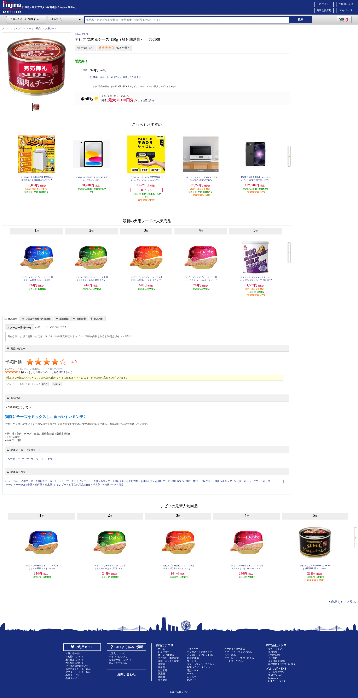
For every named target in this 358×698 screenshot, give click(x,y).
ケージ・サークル (16, 484)
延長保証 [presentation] (64, 318)
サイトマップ (275, 648)
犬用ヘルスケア (101, 481)
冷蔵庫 (161, 664)
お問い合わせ (126, 674)
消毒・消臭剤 (92, 484)
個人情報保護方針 (277, 661)
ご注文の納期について (76, 666)
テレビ (161, 648)
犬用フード (51, 28)
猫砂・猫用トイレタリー (199, 481)
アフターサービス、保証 (78, 672)
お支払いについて (74, 656)
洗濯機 (161, 673)
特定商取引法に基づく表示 (282, 664)
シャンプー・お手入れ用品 (69, 484)
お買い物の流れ (73, 653)
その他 (105, 484)
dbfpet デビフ (81, 34)
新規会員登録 (324, 10)
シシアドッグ (12, 459)
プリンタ (191, 661)
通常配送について (74, 659)
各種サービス (72, 675)
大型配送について (74, 662)
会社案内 (272, 658)
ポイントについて (118, 656)
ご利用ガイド (345, 4)
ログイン (324, 4)
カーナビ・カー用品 (234, 648)
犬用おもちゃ (119, 481)
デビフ (25, 459)
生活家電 (162, 670)
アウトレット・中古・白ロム (239, 658)
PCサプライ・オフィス (198, 667)
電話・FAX (192, 670)
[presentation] (10, 318)
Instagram (273, 678)
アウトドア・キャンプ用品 (238, 651)
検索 (300, 19)
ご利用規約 (274, 655)
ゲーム (190, 673)
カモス (48, 459)
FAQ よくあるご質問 (128, 647)
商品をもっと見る (343, 602)
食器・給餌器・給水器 (39, 484)
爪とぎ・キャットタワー (247, 481)
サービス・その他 (233, 661)
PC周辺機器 (193, 658)
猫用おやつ (178, 481)
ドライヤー (192, 648)
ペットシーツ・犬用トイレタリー (72, 481)
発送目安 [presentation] (81, 318)
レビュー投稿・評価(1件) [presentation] (38, 318)
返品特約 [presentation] (98, 318)
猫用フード (163, 481)
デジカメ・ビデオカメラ (199, 651)
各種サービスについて (120, 659)
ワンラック (37, 459)
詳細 (151, 100)
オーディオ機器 (166, 655)
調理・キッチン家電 (168, 661)
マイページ (346, 10)
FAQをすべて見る (118, 662)
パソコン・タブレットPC (200, 655)
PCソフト (192, 679)
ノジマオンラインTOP (13, 28)
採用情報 (272, 651)
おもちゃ (191, 676)
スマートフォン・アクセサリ (202, 664)
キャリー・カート (273, 481)
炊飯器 (161, 667)
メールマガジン (276, 672)
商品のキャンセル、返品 (78, 669)
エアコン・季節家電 (168, 658)
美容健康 (162, 679)
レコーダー (163, 651)
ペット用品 (35, 28)
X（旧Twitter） (275, 675)
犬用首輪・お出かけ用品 (142, 481)
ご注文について (117, 653)
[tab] (10, 318)
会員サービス (72, 678)
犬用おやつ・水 (43, 481)
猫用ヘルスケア (223, 481)
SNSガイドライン (277, 681)
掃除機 (161, 676)
